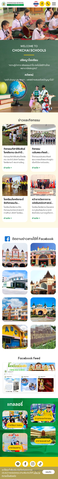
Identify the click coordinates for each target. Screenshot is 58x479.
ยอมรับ (48, 472)
